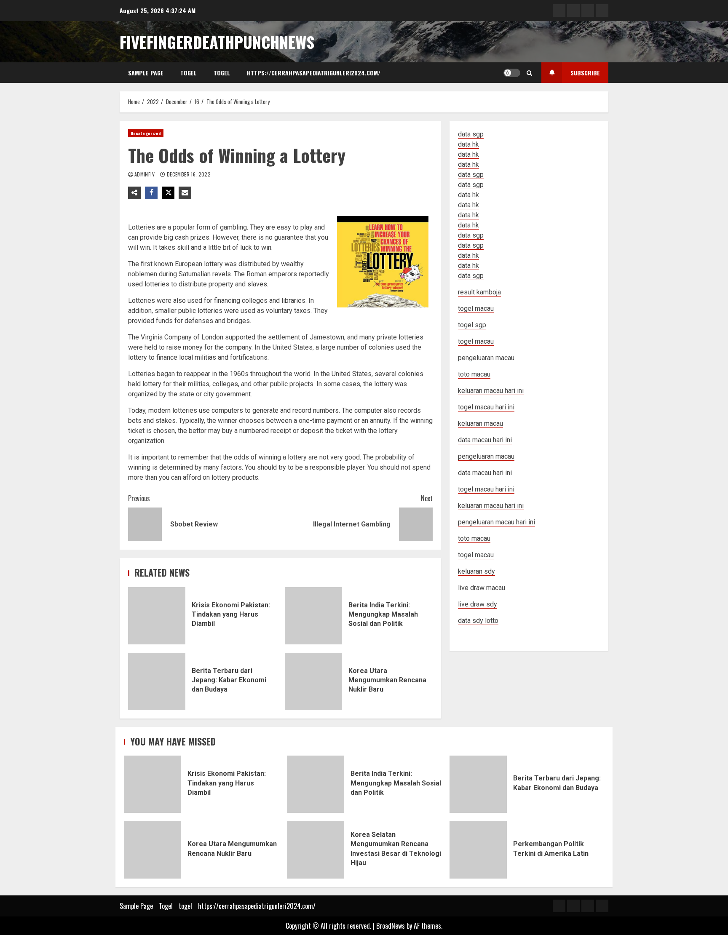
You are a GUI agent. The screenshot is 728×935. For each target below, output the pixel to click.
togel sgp (472, 325)
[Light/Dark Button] (511, 73)
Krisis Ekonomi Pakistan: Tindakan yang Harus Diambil (156, 615)
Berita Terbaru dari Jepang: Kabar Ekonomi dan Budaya (156, 681)
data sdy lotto (478, 621)
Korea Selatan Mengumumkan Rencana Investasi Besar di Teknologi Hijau (315, 850)
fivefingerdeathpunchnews (217, 41)
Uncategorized (146, 133)
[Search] (529, 73)
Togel (188, 72)
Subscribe (585, 72)
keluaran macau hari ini (491, 506)
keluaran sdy (476, 571)
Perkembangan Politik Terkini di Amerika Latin (478, 850)
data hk (468, 144)
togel (222, 72)
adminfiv (145, 174)
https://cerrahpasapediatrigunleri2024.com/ (313, 72)
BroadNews (390, 926)
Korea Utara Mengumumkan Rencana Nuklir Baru (313, 681)
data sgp (471, 134)
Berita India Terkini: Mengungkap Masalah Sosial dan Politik (313, 615)
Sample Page (145, 72)
